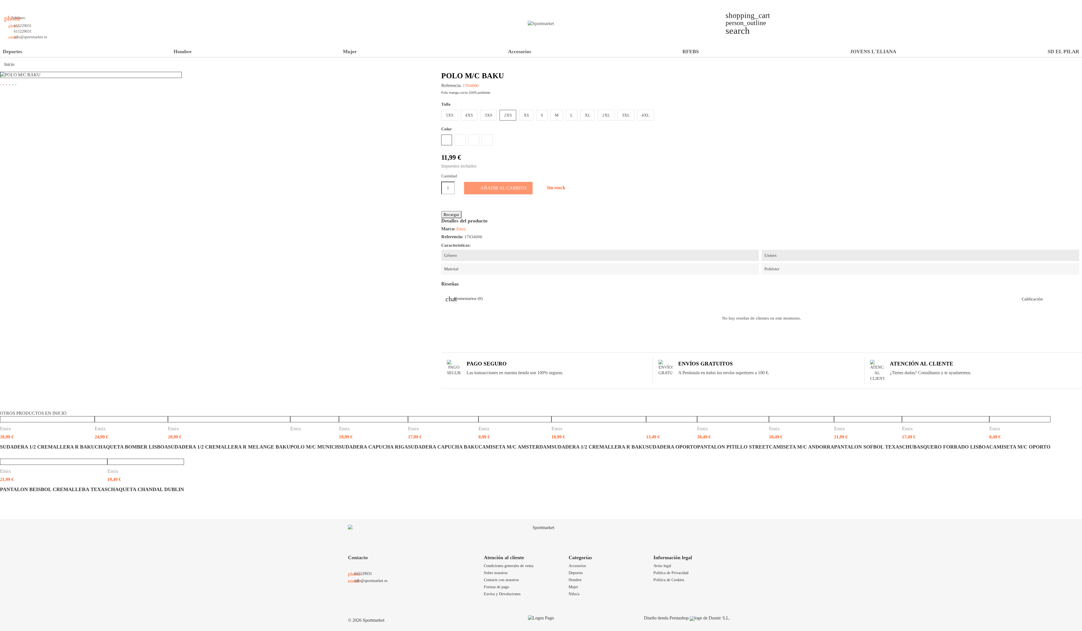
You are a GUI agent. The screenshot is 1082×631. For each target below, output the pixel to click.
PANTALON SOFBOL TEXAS (868, 447)
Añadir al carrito (499, 187)
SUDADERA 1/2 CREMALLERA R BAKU (47, 447)
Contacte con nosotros (501, 580)
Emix (461, 229)
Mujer (350, 51)
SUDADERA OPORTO (671, 447)
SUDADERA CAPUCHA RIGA (373, 447)
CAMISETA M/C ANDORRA (801, 447)
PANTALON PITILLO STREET (733, 447)
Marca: (448, 228)
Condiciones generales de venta (508, 565)
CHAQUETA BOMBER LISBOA (131, 447)
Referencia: (451, 85)
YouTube (32, 10)
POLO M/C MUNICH (314, 447)
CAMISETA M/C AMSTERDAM (514, 447)
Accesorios (519, 51)
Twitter (22, 10)
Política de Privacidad (670, 572)
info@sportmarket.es (30, 37)
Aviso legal (662, 565)
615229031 (23, 26)
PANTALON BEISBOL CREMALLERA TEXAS (53, 489)
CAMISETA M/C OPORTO (1019, 447)
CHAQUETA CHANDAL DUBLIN (145, 489)
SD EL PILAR (1063, 51)
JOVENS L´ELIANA (873, 51)
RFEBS (690, 51)
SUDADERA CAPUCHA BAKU (443, 447)
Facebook (12, 10)
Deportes (12, 51)
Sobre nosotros (495, 572)
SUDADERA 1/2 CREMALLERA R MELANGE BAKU (229, 447)
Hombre (183, 51)
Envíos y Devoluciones (502, 594)
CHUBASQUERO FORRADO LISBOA (945, 447)
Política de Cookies (668, 580)
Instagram (41, 10)
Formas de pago (496, 587)
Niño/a (574, 594)
